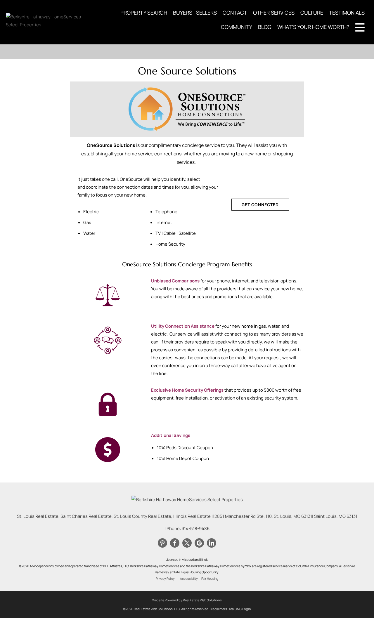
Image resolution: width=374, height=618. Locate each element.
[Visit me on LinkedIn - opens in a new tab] (211, 543)
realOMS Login (240, 609)
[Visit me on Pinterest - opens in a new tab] (162, 543)
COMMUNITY (236, 26)
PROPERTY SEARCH (143, 12)
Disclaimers (218, 609)
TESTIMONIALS (347, 12)
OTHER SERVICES (274, 12)
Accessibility (189, 579)
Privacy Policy (165, 579)
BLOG (264, 26)
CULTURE (311, 12)
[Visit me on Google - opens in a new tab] (199, 543)
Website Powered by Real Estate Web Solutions (187, 600)
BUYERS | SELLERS (195, 12)
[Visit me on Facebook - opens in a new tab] (174, 543)
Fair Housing (209, 579)
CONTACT (235, 12)
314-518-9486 (195, 528)
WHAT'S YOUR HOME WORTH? (313, 26)
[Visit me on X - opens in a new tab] (187, 543)
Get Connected (260, 204)
